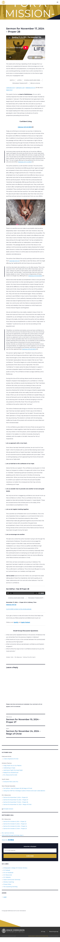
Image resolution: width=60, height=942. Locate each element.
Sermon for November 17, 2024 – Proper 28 (15, 802)
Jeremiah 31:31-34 (14, 260)
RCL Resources (18, 657)
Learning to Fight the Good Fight (13, 770)
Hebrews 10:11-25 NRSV (25, 127)
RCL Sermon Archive (8, 833)
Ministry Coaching (8, 882)
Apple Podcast (25, 622)
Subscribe (30, 856)
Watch (12, 80)
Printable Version (8, 808)
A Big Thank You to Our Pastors (12, 765)
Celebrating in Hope (9, 767)
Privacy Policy (7, 884)
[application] (25, 593)
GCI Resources (7, 875)
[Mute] (39, 593)
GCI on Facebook (8, 872)
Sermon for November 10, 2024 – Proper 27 (15, 799)
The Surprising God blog (10, 886)
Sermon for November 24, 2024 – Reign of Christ (17, 804)
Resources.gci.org (53, 931)
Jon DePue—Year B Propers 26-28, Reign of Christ (17, 788)
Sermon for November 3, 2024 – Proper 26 (15, 797)
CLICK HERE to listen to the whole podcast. (19, 609)
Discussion (36, 83)
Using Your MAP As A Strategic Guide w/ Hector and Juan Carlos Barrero (24, 790)
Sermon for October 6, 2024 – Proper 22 (14, 821)
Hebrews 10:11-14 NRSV (24, 162)
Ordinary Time (26, 657)
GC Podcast (6, 870)
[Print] (13, 840)
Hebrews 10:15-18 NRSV (35, 275)
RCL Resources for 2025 (10, 775)
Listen (19, 80)
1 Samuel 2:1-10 (10, 87)
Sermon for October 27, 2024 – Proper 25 (15, 828)
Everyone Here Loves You (10, 781)
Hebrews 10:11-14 (30, 87)
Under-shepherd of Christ (10, 758)
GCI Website (7, 877)
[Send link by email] (11, 840)
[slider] (42, 593)
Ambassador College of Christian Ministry (15, 868)
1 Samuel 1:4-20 (20, 87)
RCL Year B (32, 657)
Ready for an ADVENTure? (10, 772)
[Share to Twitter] (10, 840)
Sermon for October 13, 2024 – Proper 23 (14, 823)
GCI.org (43, 931)
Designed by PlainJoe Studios (9, 936)
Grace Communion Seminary (11, 879)
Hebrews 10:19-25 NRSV (29, 349)
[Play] (8, 593)
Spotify (16, 622)
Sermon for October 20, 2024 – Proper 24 (15, 826)
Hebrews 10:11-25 (11, 604)
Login (5, 897)
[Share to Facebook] (8, 840)
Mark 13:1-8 (9, 90)
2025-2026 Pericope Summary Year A (12, 835)
